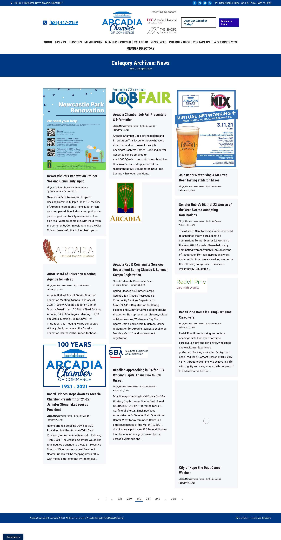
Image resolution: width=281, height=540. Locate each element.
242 (157, 498)
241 (148, 498)
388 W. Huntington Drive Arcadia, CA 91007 (38, 3)
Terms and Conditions (261, 518)
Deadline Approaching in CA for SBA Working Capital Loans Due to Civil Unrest (139, 375)
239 (129, 498)
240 (138, 498)
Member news (73, 187)
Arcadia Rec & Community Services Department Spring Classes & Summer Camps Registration (140, 269)
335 (173, 498)
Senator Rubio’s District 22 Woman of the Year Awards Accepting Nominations (205, 210)
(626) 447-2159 (63, 22)
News (83, 187)
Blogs (49, 187)
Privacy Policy (242, 518)
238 (120, 498)
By (54, 191)
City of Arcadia (59, 187)
